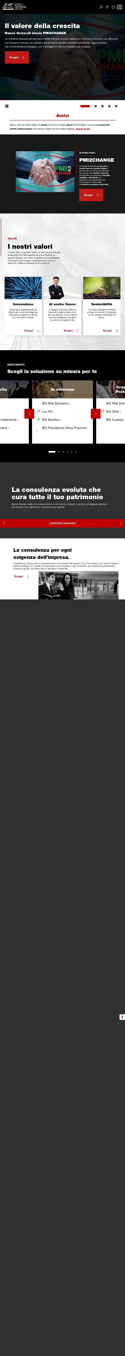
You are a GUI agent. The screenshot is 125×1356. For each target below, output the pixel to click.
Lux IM (47, 411)
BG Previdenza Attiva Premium (64, 428)
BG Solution (50, 419)
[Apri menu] (119, 7)
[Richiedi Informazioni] (113, 7)
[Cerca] (101, 7)
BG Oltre (112, 411)
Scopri (14, 57)
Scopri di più (83, 128)
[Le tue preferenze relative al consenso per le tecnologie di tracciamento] (122, 1017)
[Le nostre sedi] (107, 7)
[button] (6, 106)
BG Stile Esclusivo (55, 403)
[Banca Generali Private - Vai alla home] (14, 6)
